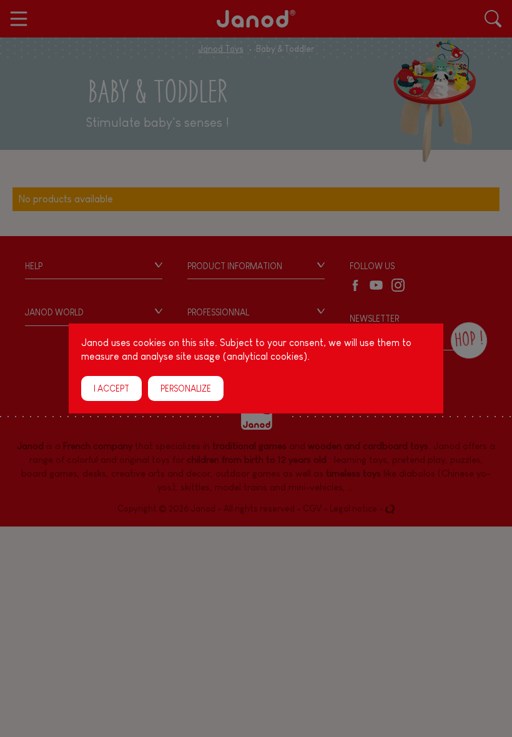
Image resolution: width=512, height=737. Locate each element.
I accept (111, 388)
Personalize (185, 388)
